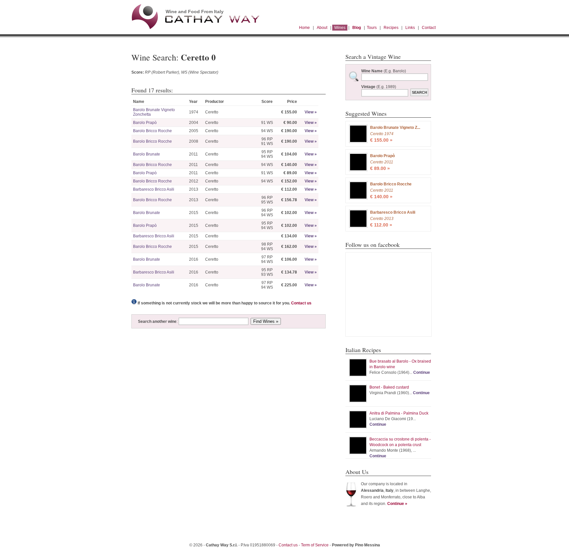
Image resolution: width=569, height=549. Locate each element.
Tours (372, 27)
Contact (429, 27)
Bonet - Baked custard (389, 387)
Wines (339, 27)
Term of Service (315, 545)
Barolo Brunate (146, 154)
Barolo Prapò (145, 122)
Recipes (391, 27)
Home (304, 27)
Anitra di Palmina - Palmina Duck (398, 413)
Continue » (397, 503)
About (322, 27)
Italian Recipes (363, 350)
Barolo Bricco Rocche (152, 131)
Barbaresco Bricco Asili (153, 189)
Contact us (301, 303)
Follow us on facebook (372, 245)
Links (410, 27)
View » (311, 112)
